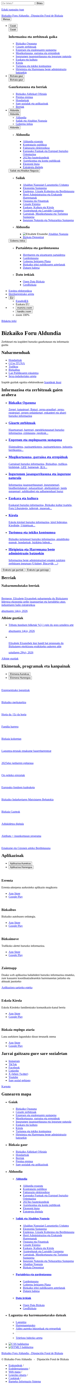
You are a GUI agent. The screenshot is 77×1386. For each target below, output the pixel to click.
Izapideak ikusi (52, 382)
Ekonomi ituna (31, 163)
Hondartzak (22, 100)
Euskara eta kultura (26, 59)
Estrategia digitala (33, 167)
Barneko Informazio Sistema (25, 1381)
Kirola (19, 62)
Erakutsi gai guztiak (13, 570)
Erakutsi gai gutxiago (38, 570)
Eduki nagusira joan (12, 9)
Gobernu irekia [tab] (24, 123)
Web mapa (15, 1371)
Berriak (20, 106)
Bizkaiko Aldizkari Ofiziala (31, 93)
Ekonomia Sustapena (35, 188)
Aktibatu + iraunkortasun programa (21, 835)
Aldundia (14, 110)
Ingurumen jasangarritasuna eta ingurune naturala (43, 56)
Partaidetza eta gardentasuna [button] (33, 1274)
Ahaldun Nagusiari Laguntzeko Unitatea (46, 184)
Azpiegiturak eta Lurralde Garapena (43, 210)
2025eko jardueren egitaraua (17, 763)
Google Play (16, 896)
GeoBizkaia (29, 284)
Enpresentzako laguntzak (15, 690)
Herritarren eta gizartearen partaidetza (44, 254)
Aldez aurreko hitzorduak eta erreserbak (38, 1328)
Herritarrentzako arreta (21, 294)
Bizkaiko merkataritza (13, 702)
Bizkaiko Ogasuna (26, 43)
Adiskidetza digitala (12, 823)
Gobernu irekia (17, 240)
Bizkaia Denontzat (33, 237)
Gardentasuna (30, 258)
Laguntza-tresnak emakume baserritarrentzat (26, 750)
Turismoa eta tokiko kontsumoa (33, 66)
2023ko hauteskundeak (36, 157)
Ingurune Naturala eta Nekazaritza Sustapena (48, 220)
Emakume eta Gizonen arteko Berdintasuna (25, 848)
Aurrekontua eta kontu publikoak (41, 160)
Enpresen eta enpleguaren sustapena (36, 49)
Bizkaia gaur (16, 76)
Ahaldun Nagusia (58, 233)
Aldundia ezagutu (33, 141)
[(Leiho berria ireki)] (19, 1343)
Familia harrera (9, 726)
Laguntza (21, 1322)
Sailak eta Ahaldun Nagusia (24, 170)
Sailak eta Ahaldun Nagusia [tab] (31, 120)
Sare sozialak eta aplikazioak (32, 103)
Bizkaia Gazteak (10, 811)
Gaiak (13, 25)
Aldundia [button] (21, 1178)
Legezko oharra (17, 1375)
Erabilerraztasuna (18, 1368)
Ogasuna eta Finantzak (36, 200)
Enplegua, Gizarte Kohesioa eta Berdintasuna (48, 191)
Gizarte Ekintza (31, 204)
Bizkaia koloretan (11, 738)
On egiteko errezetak (13, 775)
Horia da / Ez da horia (13, 714)
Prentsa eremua (24, 97)
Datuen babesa (31, 267)
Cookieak (14, 1378)
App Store (14, 893)
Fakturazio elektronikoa (36, 147)
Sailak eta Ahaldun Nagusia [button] (32, 1218)
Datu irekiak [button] (23, 1298)
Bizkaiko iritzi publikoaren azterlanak (44, 264)
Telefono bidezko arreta (29, 1337)
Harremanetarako (25, 1325)
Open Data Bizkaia (34, 281)
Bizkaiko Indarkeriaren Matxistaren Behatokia (27, 799)
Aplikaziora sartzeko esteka (16, 987)
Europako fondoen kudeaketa (18, 787)
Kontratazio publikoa (35, 144)
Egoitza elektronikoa (20, 290)
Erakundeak (15, 1365)
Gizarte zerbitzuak (26, 46)
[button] (8, 321)
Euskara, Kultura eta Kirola (38, 207)
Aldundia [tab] (21, 117)
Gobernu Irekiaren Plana (37, 261)
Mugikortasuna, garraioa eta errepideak (38, 53)
